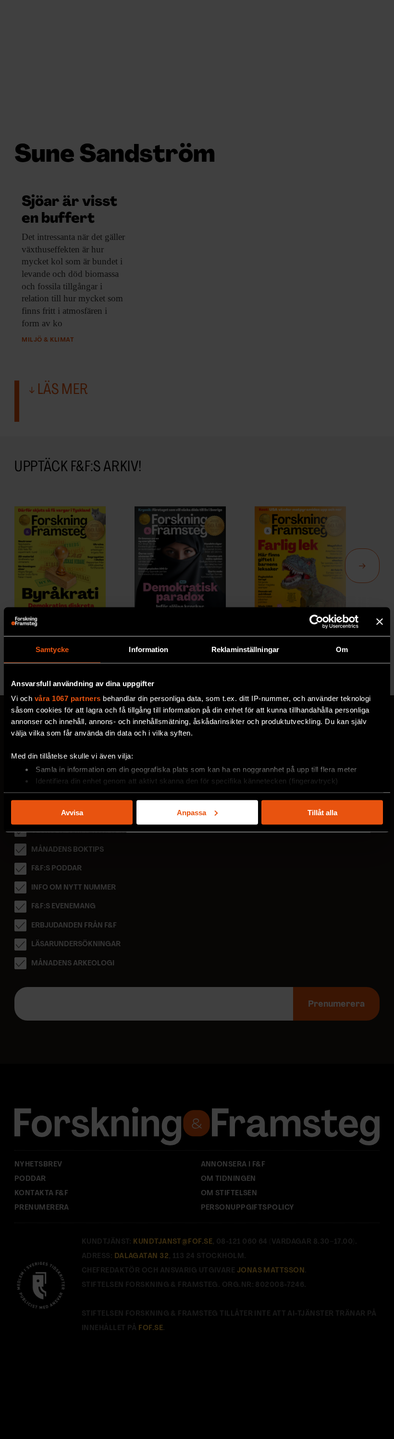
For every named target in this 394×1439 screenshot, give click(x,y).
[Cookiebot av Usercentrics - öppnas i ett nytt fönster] (316, 621)
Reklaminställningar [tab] (245, 649)
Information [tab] (148, 649)
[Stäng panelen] (379, 621)
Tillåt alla (322, 812)
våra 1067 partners (68, 698)
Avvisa (72, 812)
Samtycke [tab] (52, 649)
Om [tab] (342, 649)
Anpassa (191, 812)
